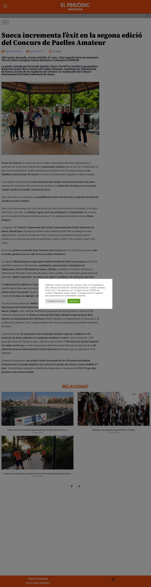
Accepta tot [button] (73, 301)
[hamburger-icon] (5, 22)
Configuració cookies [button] (55, 301)
